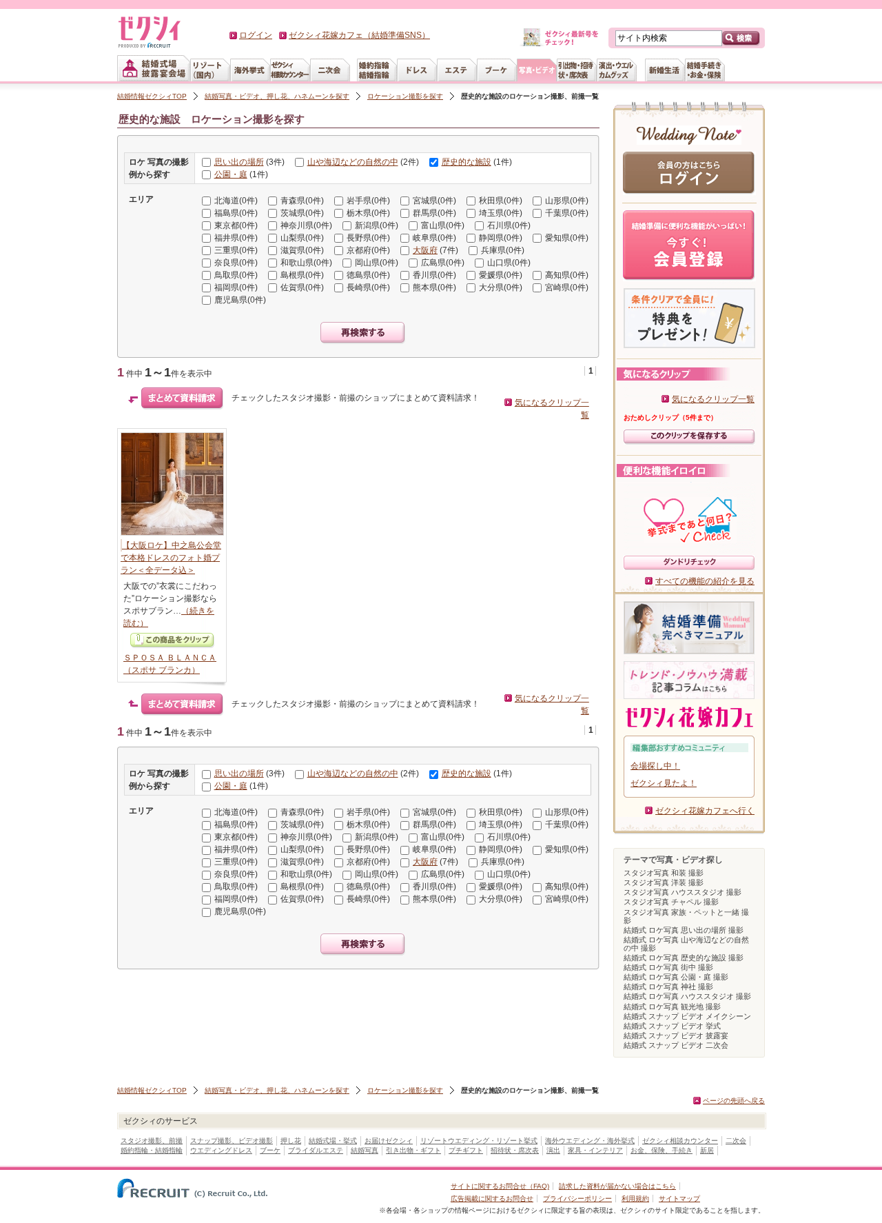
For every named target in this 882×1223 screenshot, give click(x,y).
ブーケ (270, 1150)
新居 (707, 1150)
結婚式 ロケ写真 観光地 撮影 (672, 1006)
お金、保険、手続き (661, 1150)
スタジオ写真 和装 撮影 (664, 873)
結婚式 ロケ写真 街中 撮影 (668, 967)
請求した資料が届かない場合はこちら (617, 1186)
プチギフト (466, 1150)
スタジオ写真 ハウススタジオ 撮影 (682, 892)
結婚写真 (364, 1150)
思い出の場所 (239, 162)
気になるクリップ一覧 (713, 399)
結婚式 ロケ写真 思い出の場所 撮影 (683, 930)
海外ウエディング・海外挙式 (590, 1140)
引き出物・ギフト (413, 1150)
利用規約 (635, 1198)
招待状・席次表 (515, 1150)
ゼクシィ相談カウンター (680, 1140)
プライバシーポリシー (577, 1198)
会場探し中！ (655, 766)
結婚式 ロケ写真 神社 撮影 (668, 986)
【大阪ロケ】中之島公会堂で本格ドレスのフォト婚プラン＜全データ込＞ (171, 557)
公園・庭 (230, 174)
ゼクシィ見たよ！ (663, 783)
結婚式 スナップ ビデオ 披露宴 (676, 1035)
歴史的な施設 (466, 162)
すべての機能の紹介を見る (705, 581)
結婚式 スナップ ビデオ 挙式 (672, 1026)
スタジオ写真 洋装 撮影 (664, 882)
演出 (553, 1150)
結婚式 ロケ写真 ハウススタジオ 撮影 (687, 996)
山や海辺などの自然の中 (352, 162)
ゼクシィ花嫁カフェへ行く (705, 811)
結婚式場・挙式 (333, 1140)
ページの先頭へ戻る (734, 1100)
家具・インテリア (595, 1150)
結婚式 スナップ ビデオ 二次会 (676, 1045)
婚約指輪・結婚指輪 (152, 1150)
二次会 (736, 1140)
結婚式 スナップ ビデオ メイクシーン (687, 1016)
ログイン (255, 35)
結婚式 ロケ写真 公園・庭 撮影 (676, 977)
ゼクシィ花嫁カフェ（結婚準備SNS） (359, 35)
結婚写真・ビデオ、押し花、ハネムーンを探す (277, 96)
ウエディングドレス (221, 1150)
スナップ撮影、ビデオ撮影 (231, 1140)
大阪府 (425, 250)
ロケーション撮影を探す (405, 96)
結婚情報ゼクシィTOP (152, 96)
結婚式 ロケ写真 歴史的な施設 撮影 (683, 957)
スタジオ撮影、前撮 (152, 1140)
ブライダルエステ (315, 1150)
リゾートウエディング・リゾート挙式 (478, 1140)
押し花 (290, 1140)
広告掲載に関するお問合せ (492, 1198)
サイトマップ (679, 1198)
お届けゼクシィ (389, 1140)
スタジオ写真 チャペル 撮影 (671, 902)
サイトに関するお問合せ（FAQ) (500, 1186)
